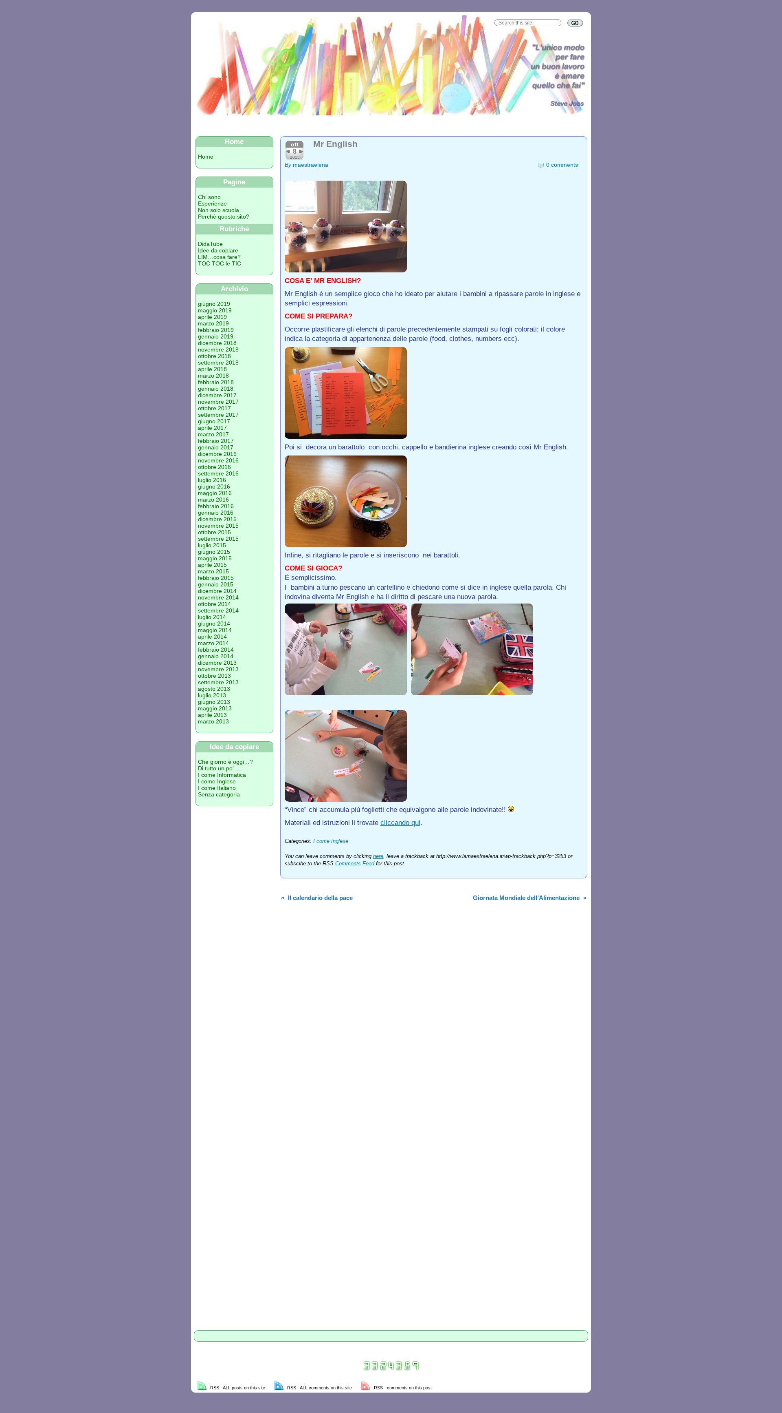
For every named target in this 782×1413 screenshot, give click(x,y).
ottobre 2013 (214, 675)
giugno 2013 (214, 702)
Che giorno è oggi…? (225, 761)
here (378, 856)
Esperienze (212, 203)
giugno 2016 (214, 486)
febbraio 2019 (216, 330)
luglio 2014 (212, 617)
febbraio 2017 (216, 441)
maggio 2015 (215, 558)
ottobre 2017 (214, 408)
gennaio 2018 (215, 388)
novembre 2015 (218, 525)
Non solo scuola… (221, 210)
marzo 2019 (213, 323)
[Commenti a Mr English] (580, 164)
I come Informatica (222, 775)
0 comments (562, 164)
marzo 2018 (213, 375)
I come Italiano (217, 788)
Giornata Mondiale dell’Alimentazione (526, 897)
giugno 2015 (214, 551)
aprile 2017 (212, 428)
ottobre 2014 (214, 604)
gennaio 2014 (215, 656)
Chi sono (209, 197)
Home (205, 156)
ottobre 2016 (214, 467)
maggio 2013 (215, 708)
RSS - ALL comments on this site (319, 1387)
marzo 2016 (213, 499)
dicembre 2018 (217, 343)
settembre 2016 (218, 473)
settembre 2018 (218, 362)
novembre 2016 (218, 460)
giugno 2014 (214, 623)
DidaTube (210, 244)
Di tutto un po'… (218, 768)
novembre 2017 (218, 401)
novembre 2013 (218, 669)
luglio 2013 (212, 695)
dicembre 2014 (217, 591)
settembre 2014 (218, 610)
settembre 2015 (218, 538)
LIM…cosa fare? (219, 257)
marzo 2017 (213, 434)
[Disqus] (434, 1013)
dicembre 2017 (217, 395)
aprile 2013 (212, 715)
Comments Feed (354, 864)
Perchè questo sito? (223, 216)
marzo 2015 (213, 571)
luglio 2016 (212, 480)
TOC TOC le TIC (219, 263)
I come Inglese (217, 781)
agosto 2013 (214, 688)
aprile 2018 (212, 369)
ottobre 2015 (214, 532)
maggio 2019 (215, 310)
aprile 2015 (212, 565)
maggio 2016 (215, 493)
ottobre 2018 (214, 356)
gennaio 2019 (215, 336)
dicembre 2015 (217, 519)
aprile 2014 (212, 636)
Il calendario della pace (320, 897)
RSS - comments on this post (403, 1387)
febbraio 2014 (216, 649)
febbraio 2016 (216, 506)
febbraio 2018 (216, 382)
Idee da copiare (218, 250)
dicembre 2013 (217, 662)
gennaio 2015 (215, 584)
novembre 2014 (218, 597)
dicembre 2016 (217, 454)
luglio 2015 (212, 545)
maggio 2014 (215, 630)
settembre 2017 (218, 414)
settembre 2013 (218, 682)
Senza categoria (219, 794)
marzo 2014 (213, 643)
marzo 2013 (213, 721)
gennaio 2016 (215, 512)
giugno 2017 (214, 421)
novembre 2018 (218, 349)
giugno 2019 (214, 304)
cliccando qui (400, 823)
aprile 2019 (212, 317)
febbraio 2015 (216, 578)
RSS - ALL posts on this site (237, 1387)
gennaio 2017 (215, 447)
